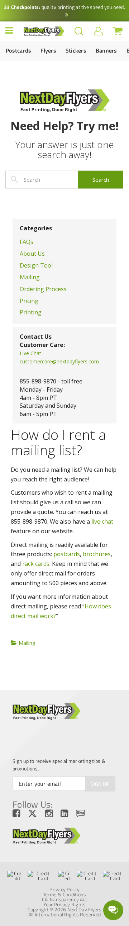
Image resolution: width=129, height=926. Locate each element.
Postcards (18, 50)
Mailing (30, 277)
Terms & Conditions (64, 894)
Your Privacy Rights (64, 904)
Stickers (76, 50)
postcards (66, 554)
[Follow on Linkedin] (68, 814)
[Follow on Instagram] (53, 814)
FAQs (26, 242)
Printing (31, 312)
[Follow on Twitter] (36, 814)
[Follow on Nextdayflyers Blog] (84, 814)
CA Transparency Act (64, 899)
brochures (97, 554)
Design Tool (36, 265)
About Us (32, 254)
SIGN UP (100, 784)
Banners (106, 50)
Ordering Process (43, 289)
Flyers (48, 50)
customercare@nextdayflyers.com (59, 361)
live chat (102, 521)
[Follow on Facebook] (20, 814)
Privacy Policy (64, 889)
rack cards (35, 564)
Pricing (29, 301)
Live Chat (30, 353)
